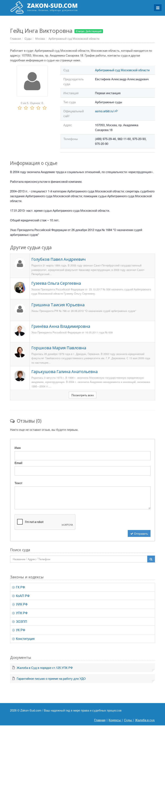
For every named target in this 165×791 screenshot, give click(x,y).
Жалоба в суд (145, 720)
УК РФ (20, 630)
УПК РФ (21, 613)
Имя (17, 448)
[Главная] (82, 7)
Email (18, 463)
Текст (18, 483)
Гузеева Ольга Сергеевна (56, 283)
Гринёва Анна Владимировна (60, 326)
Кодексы (115, 720)
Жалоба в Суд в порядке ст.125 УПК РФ (45, 667)
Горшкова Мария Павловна (58, 348)
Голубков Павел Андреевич (58, 259)
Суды (28, 38)
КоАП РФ (22, 595)
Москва (40, 38)
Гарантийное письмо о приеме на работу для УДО (51, 678)
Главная (15, 38)
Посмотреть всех (82, 395)
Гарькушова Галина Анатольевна (64, 371)
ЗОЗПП (21, 621)
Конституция (25, 638)
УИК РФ (21, 604)
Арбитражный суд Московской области (73, 38)
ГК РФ (20, 587)
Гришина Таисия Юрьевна (58, 304)
